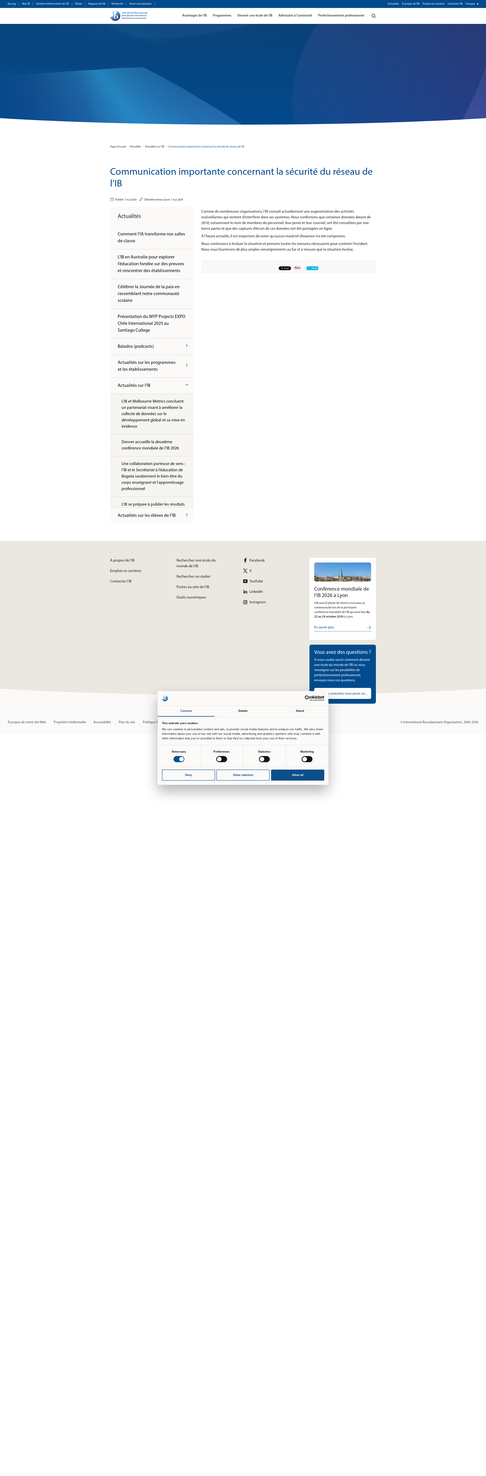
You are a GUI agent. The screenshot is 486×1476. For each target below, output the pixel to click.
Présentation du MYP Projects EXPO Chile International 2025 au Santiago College (151, 324)
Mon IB (26, 3)
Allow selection (243, 775)
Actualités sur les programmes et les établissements (147, 366)
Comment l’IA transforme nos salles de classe (151, 237)
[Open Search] (374, 16)
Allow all (297, 775)
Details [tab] (243, 710)
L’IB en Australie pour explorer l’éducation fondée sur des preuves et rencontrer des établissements (151, 264)
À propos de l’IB (411, 3)
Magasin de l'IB (96, 3)
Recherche (117, 3)
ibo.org (12, 3)
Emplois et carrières (434, 3)
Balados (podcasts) (136, 346)
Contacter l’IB (455, 3)
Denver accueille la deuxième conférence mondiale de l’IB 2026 (150, 445)
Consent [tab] (186, 710)
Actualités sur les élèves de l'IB (147, 515)
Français (470, 3)
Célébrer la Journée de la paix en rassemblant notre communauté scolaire (149, 294)
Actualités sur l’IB (154, 146)
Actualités (393, 3)
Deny (188, 775)
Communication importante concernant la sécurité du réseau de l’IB (206, 146)
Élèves (78, 3)
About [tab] (300, 710)
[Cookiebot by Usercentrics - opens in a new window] (307, 698)
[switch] (221, 759)
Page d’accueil (118, 146)
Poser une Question (140, 3)
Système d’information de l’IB (52, 3)
